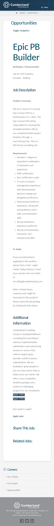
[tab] (27, 90)
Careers (22, 13)
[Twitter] (27, 521)
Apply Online (19, 395)
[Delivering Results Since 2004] (16, 5)
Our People (12, 483)
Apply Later (18, 416)
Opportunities (13, 490)
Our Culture (12, 477)
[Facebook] (22, 521)
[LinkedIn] (32, 521)
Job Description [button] (24, 90)
